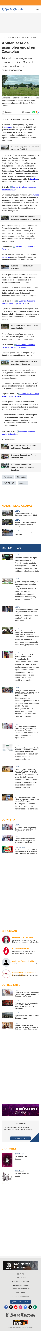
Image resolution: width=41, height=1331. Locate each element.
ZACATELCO (8, 483)
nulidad (36, 195)
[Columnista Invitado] (6, 951)
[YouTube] (15, 1307)
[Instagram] (20, 1307)
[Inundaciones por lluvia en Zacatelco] (7, 532)
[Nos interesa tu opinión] (20, 1265)
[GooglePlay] (35, 1307)
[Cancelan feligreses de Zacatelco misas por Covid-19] (7, 513)
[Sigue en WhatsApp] (33, 112)
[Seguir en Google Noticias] (37, 112)
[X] (11, 1307)
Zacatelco (34, 179)
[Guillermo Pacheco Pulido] (6, 962)
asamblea (8, 127)
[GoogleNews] (25, 1307)
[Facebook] (6, 1307)
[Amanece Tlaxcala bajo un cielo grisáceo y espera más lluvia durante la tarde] (7, 1015)
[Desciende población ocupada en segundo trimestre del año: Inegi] (7, 615)
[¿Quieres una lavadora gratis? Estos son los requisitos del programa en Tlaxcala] (7, 732)
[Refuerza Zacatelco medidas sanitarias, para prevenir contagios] (7, 523)
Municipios (7, 477)
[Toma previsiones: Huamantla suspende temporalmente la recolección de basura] (7, 564)
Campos (22, 483)
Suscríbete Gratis (20, 1138)
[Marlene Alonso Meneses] (6, 939)
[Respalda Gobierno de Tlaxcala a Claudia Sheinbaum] (7, 667)
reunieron (6, 257)
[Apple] (30, 1307)
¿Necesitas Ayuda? (20, 1302)
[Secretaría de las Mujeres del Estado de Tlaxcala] (6, 973)
